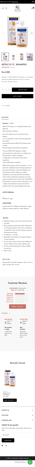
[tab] (5, 117)
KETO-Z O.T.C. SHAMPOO (7, 394)
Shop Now (9, 2)
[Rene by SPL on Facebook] (3, 445)
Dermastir (5, 391)
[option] (17, 32)
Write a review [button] (17, 306)
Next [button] (32, 33)
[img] (8, 319)
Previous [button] (3, 33)
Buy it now (17, 96)
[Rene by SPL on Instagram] (7, 445)
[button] (5, 67)
